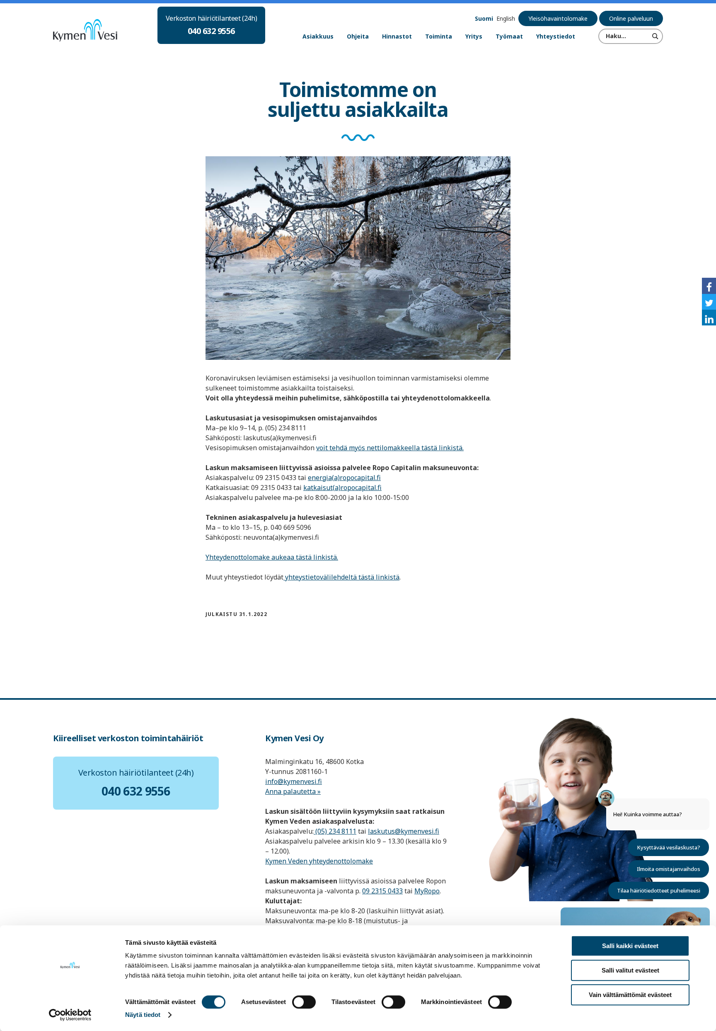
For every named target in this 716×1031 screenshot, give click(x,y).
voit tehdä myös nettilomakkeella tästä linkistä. (390, 447)
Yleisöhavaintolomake (558, 18)
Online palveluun (631, 18)
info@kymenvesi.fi (293, 781)
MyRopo (427, 890)
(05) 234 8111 (335, 831)
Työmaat (509, 36)
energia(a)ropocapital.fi (344, 477)
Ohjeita (358, 36)
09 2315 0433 (382, 890)
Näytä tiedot (142, 1014)
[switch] (304, 1002)
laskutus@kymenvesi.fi (403, 831)
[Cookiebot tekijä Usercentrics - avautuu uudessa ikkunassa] (70, 1015)
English (505, 18)
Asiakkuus (318, 36)
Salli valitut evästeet (630, 970)
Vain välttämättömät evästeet (630, 994)
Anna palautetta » (293, 791)
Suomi (484, 18)
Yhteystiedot (555, 36)
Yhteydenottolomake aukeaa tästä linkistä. (272, 557)
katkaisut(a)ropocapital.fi (342, 487)
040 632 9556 (211, 30)
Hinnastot (397, 36)
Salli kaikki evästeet (630, 945)
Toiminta (438, 36)
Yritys (473, 36)
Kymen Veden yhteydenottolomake (319, 861)
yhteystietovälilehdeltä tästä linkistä (341, 577)
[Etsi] (655, 36)
